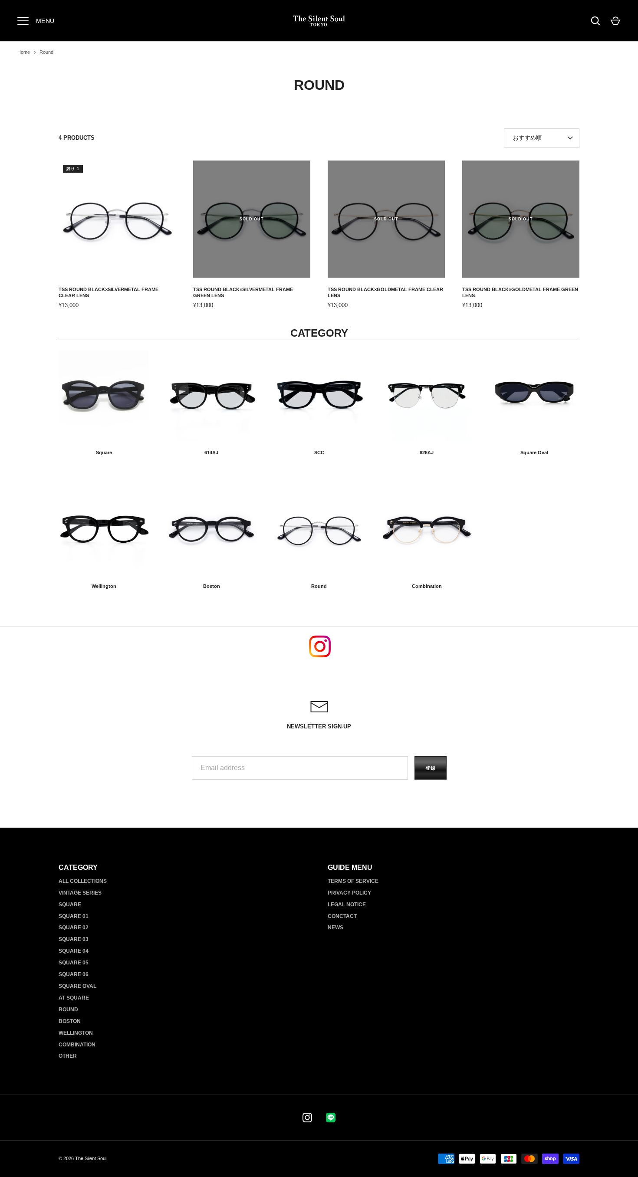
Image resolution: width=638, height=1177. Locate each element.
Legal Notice (347, 904)
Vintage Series (80, 892)
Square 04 (74, 951)
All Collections (83, 881)
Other (68, 1056)
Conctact (342, 916)
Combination (427, 586)
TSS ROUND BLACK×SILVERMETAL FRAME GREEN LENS (243, 292)
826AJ (427, 452)
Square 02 (74, 927)
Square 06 (74, 974)
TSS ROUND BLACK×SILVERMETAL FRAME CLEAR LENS (108, 292)
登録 (430, 767)
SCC (319, 452)
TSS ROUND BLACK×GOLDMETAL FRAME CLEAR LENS (385, 292)
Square (104, 452)
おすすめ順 (527, 137)
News (335, 927)
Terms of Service (353, 881)
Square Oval (534, 452)
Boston (211, 586)
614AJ (211, 452)
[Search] (595, 20)
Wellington (104, 586)
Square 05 (74, 962)
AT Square (74, 997)
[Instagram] (307, 1117)
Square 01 (74, 916)
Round (46, 52)
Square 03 (74, 939)
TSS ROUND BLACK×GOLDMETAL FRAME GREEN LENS (520, 292)
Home (23, 52)
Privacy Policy (349, 892)
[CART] (615, 20)
